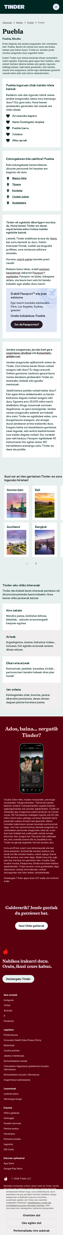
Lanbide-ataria (11, 1093)
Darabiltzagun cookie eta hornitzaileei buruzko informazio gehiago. (28, 1204)
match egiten (25, 259)
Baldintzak (9, 1045)
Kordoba (17, 191)
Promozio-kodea (12, 1139)
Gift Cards (9, 1149)
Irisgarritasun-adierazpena (17, 1079)
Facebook (9, 1021)
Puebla (30, 22)
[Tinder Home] (14, 7)
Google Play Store (13, 1168)
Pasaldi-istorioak (12, 1123)
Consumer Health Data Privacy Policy (22, 1040)
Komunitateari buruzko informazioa (21, 1074)
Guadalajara (19, 203)
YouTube (8, 1010)
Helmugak (7, 22)
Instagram (9, 1000)
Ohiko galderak (11, 1113)
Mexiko (19, 22)
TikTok (7, 1005)
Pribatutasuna (11, 1034)
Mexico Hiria (19, 178)
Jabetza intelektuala (14, 1055)
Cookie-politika (12, 1050)
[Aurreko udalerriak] (27, 563)
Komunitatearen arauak (15, 1061)
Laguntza (8, 1144)
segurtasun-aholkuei (18, 353)
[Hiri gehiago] (36, 563)
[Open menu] (56, 7)
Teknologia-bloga (13, 1099)
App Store (9, 1163)
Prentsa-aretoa (11, 1128)
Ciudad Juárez (20, 197)
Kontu (53, 238)
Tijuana (16, 184)
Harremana (9, 1133)
